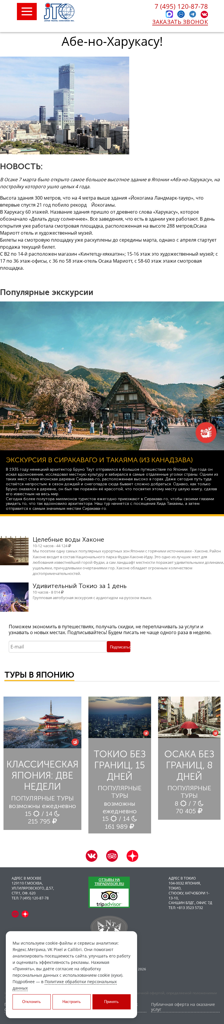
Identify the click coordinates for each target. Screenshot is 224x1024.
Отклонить (31, 1001)
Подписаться (120, 647)
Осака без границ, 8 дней (189, 765)
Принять (111, 1001)
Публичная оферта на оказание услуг (183, 1007)
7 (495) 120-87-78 (181, 6)
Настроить (71, 1001)
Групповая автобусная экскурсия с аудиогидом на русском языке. (92, 597)
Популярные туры (42, 798)
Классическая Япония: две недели (42, 775)
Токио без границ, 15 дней (120, 765)
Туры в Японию (39, 675)
